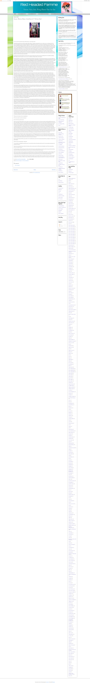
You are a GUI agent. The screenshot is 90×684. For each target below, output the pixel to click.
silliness (70, 569)
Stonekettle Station (71, 152)
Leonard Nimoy (71, 404)
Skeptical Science (61, 182)
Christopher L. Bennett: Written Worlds (61, 142)
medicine (70, 426)
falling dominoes (71, 311)
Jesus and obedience (71, 391)
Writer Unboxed (60, 172)
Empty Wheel (71, 133)
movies (70, 441)
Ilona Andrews (60, 149)
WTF (69, 664)
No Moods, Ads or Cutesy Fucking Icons (61, 157)
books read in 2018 (71, 231)
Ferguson (70, 324)
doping (70, 291)
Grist (59, 179)
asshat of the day (71, 194)
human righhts (71, 379)
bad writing (70, 202)
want (69, 646)
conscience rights (71, 274)
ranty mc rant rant (71, 503)
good (69, 344)
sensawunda (70, 552)
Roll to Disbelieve (61, 213)
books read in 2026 (71, 243)
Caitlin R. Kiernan (61, 137)
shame (69, 565)
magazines (70, 415)
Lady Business (60, 194)
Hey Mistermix (71, 136)
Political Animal (71, 149)
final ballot (70, 327)
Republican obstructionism (71, 527)
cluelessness (70, 265)
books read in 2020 (71, 234)
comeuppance (71, 269)
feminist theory (71, 322)
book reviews (70, 222)
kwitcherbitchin (71, 403)
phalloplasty (70, 469)
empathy (70, 300)
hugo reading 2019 (71, 370)
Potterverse (70, 485)
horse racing (70, 362)
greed (69, 348)
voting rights (70, 640)
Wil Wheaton (60, 170)
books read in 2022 (71, 237)
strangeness (70, 593)
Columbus (70, 268)
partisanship (70, 461)
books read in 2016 (71, 228)
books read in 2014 (71, 225)
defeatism (70, 286)
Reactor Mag (60, 197)
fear (69, 316)
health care (70, 353)
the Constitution (71, 610)
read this (70, 508)
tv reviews (23, 160)
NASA (70, 446)
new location (70, 452)
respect (70, 531)
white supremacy (71, 656)
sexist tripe (70, 562)
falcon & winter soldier (72, 309)
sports (69, 581)
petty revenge (71, 467)
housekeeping (70, 364)
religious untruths (71, 520)
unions (69, 637)
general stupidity (71, 339)
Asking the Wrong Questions (61, 134)
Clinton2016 (70, 260)
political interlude (71, 477)
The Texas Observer (71, 157)
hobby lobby (70, 359)
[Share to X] (31, 159)
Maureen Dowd (71, 423)
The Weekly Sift (71, 158)
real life (70, 511)
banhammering (71, 205)
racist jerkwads (71, 500)
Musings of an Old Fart (72, 145)
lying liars (70, 412)
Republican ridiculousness (72, 529)
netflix (69, 449)
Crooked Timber (71, 127)
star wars (70, 587)
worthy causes (71, 659)
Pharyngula (60, 210)
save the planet (71, 547)
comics (70, 271)
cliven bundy (70, 263)
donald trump (71, 289)
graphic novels (71, 347)
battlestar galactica (71, 208)
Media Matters (71, 142)
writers (70, 661)
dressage (70, 294)
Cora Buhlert (60, 144)
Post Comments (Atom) (36, 172)
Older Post (54, 169)
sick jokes (70, 568)
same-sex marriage (71, 544)
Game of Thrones (71, 333)
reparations (70, 522)
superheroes (70, 596)
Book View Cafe (60, 136)
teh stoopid (70, 604)
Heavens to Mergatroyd (62, 207)
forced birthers (71, 330)
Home (35, 169)
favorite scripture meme (72, 314)
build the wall (70, 248)
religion (70, 517)
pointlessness (70, 476)
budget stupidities (71, 246)
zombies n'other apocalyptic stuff (71, 674)
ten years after (71, 607)
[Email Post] (27, 159)
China (69, 255)
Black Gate (60, 189)
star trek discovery (71, 584)
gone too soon (71, 342)
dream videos (70, 292)
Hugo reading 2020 (71, 371)
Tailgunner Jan (71, 601)
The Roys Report (71, 172)
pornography (70, 482)
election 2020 (71, 297)
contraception (71, 277)
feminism (70, 319)
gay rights (70, 336)
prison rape (70, 491)
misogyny (70, 435)
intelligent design (71, 388)
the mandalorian (71, 616)
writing (70, 662)
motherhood (70, 438)
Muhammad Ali (71, 443)
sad (69, 541)
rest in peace (70, 534)
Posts (60, 224)
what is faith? (71, 653)
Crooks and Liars (71, 128)
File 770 (59, 191)
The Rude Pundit (71, 155)
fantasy (70, 312)
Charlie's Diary (60, 140)
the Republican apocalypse (71, 620)
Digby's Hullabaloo (71, 130)
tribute (70, 631)
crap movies (70, 280)
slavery (70, 571)
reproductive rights (71, 523)
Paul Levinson (60, 159)
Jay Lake (70, 390)
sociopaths (70, 578)
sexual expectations (71, 563)
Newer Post (16, 169)
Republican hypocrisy (72, 525)
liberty (69, 406)
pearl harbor (70, 464)
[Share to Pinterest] (33, 159)
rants (69, 502)
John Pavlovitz (71, 169)
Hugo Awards (71, 367)
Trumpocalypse (71, 634)
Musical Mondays (71, 444)
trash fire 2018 (71, 629)
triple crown (70, 632)
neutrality (70, 450)
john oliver (70, 393)
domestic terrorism (71, 288)
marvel (17, 160)
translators (70, 626)
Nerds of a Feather (61, 195)
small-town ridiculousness (72, 574)
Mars (69, 420)
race (69, 497)
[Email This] (29, 159)
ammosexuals (70, 191)
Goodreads (70, 345)
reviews (70, 537)
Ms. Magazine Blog (61, 123)
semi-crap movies (71, 550)
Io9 (58, 192)
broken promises (71, 245)
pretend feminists (71, 488)
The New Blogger (71, 618)
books (69, 223)
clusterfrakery (71, 266)
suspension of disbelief (72, 599)
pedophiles (70, 466)
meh (69, 427)
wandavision (27, 160)
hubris (69, 365)
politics (70, 479)
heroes (69, 356)
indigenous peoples (71, 387)
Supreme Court (71, 598)
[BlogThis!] (30, 159)
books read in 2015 (71, 226)
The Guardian (71, 154)
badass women (71, 203)
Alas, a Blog (60, 132)
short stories (70, 566)
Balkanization (71, 120)
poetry (70, 474)
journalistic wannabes (72, 396)
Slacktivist (70, 171)
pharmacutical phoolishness (71, 471)
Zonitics (70, 675)
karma (69, 401)
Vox (69, 160)
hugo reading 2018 (71, 368)
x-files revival (70, 665)
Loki (69, 409)
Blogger (54, 682)
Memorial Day (71, 429)
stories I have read (71, 590)
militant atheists (71, 432)
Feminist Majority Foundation (61, 122)
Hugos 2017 (70, 376)
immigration (70, 382)
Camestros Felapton (61, 139)
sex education (71, 557)
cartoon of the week (71, 249)
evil (69, 303)
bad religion (70, 200)
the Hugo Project (71, 613)
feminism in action (71, 321)
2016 (69, 182)
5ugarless (47, 682)
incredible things (71, 385)
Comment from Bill (61, 88)
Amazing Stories (60, 188)
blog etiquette (71, 217)
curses (69, 283)
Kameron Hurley (60, 155)
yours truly (70, 670)
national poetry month (72, 447)
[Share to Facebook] (32, 159)
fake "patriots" (71, 306)
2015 (69, 180)
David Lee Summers (61, 146)
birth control (70, 214)
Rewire (59, 125)
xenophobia (70, 667)
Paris (69, 458)
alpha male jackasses (72, 188)
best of (70, 211)
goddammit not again (72, 341)
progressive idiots (71, 494)
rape (69, 505)
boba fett (70, 220)
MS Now (70, 144)
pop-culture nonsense (72, 480)
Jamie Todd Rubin (61, 152)
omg (69, 455)
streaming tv (20, 160)
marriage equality (71, 418)
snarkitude (70, 576)
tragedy (70, 623)
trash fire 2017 (71, 628)
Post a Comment (17, 165)
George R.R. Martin (61, 147)
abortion (70, 185)
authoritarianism (71, 197)
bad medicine (70, 199)
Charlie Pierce (71, 253)
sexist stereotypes (71, 560)
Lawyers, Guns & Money (72, 139)
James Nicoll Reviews (61, 150)
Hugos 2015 (70, 373)
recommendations (71, 514)
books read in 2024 (71, 240)
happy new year (71, 350)
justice (69, 400)
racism (69, 499)
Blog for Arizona (71, 123)
